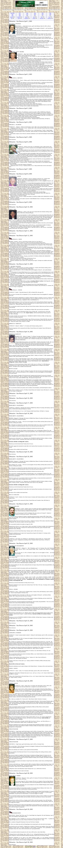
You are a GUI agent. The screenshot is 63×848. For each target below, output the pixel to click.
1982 (27, 13)
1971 (20, 13)
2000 (50, 13)
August (19, 18)
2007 (12, 15)
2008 (20, 15)
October (34, 18)
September (26, 18)
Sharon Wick (34, 846)
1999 (42, 13)
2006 (50, 14)
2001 (12, 14)
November (41, 18)
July (11, 18)
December (49, 18)
